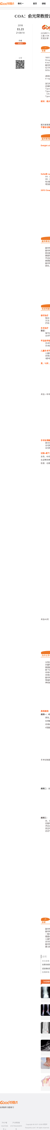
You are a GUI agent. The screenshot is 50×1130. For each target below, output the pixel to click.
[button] (21, 3)
